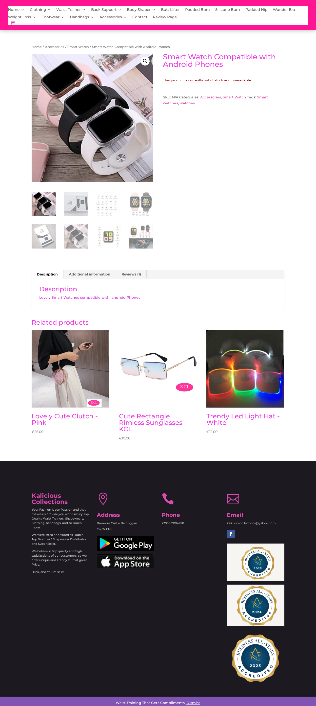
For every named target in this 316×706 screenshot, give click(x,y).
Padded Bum (197, 10)
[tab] (47, 274)
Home (14, 10)
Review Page (165, 17)
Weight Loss (19, 17)
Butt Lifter (170, 10)
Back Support (104, 10)
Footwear (50, 17)
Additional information (89, 274)
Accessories (110, 17)
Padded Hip (256, 10)
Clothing (38, 10)
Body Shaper (139, 10)
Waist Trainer (68, 10)
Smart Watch (78, 47)
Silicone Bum (227, 10)
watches (187, 103)
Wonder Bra (284, 10)
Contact (139, 17)
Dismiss (193, 703)
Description (47, 274)
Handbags (79, 17)
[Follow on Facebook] (231, 534)
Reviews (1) (131, 274)
